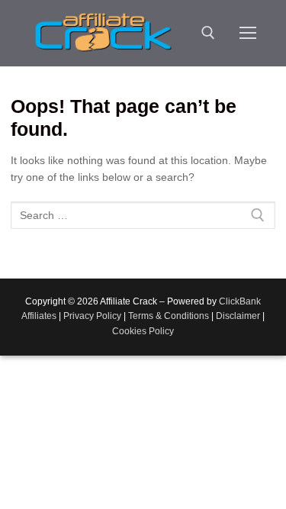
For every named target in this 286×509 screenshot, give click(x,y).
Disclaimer (238, 316)
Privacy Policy (92, 316)
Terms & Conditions (168, 316)
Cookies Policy (143, 331)
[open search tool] (208, 33)
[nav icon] (248, 33)
